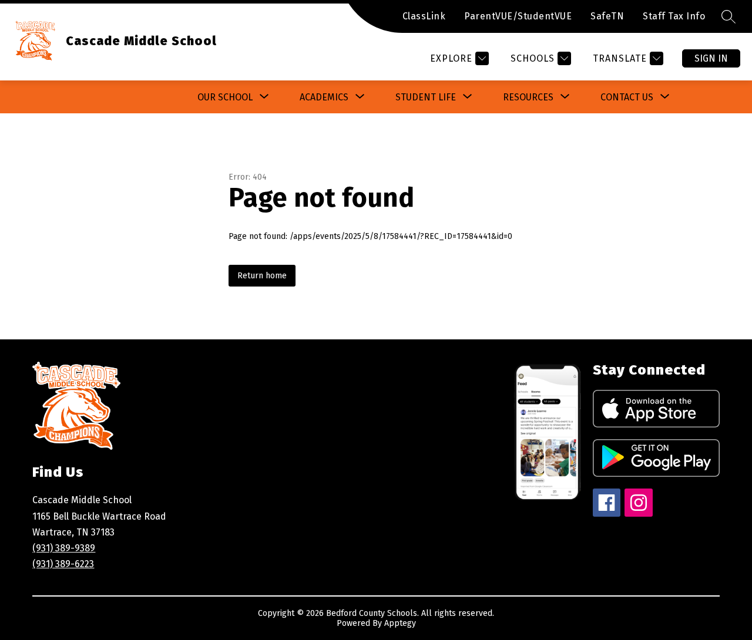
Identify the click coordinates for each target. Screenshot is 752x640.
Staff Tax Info (674, 16)
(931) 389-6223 (63, 564)
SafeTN (607, 16)
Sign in (711, 58)
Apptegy (400, 623)
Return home (262, 276)
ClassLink (424, 16)
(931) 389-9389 (63, 548)
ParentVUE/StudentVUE (518, 16)
